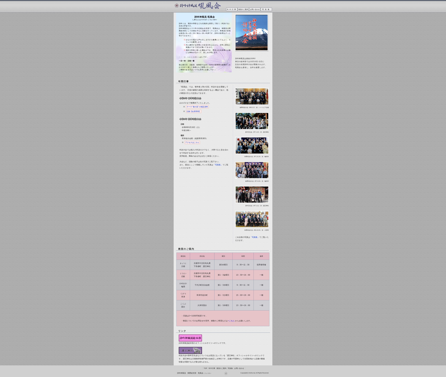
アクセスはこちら (192, 142)
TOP (205, 368)
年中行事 (232, 9)
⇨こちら (231, 321)
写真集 (266, 9)
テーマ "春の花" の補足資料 (197, 107)
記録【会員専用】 (194, 111)
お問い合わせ (255, 9)
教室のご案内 (243, 9)
